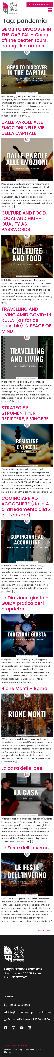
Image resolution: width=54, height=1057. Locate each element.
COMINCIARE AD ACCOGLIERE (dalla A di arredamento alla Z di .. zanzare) (26, 506)
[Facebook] (5, 1027)
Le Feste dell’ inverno (25, 847)
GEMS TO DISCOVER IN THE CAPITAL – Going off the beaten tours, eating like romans (26, 37)
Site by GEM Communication (16, 1045)
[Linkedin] (29, 1027)
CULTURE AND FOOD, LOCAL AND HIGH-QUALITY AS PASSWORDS (24, 221)
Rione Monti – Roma (24, 688)
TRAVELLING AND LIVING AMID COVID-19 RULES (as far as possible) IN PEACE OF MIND (26, 320)
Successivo (45, 930)
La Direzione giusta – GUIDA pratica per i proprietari (25, 603)
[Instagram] (13, 1027)
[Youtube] (21, 1027)
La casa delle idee (21, 768)
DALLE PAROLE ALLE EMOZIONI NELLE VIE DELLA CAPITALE (22, 127)
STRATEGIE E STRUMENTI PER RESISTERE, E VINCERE (25, 413)
